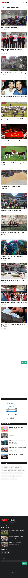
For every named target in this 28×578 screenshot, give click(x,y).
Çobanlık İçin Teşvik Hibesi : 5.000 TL (12, 119)
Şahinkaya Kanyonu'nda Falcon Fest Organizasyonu (12, 257)
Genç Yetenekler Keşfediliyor (10, 27)
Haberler (3, 11)
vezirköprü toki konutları (7, 473)
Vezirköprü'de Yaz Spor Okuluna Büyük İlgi (14, 302)
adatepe (3, 476)
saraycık (8, 476)
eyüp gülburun (14, 478)
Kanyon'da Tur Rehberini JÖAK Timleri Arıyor (12, 233)
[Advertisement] (14, 345)
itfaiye (13, 476)
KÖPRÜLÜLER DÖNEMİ (14, 434)
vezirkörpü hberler (12, 470)
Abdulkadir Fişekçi (5, 478)
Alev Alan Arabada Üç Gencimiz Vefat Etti (14, 97)
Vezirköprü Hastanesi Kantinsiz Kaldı (12, 280)
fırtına (21, 473)
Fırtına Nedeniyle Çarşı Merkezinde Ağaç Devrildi (13, 74)
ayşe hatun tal (4, 467)
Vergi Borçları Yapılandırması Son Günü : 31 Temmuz (13, 325)
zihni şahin (11, 467)
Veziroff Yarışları (21, 470)
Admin (2, 29)
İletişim (13, 572)
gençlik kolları (19, 476)
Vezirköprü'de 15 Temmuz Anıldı (11, 141)
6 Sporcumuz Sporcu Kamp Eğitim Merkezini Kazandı (11, 50)
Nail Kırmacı (15, 473)
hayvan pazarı (18, 467)
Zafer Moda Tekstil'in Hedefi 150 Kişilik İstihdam (17, 448)
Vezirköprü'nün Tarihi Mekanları (16, 454)
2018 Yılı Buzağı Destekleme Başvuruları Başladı (13, 163)
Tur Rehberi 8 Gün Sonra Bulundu (11, 210)
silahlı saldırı (4, 470)
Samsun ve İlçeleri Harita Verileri (16, 427)
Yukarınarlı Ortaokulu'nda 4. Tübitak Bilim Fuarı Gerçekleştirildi (17, 537)
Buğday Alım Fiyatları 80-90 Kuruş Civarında (11, 187)
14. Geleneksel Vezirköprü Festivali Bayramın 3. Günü (16, 531)
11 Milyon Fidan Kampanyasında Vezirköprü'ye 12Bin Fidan (15, 543)
